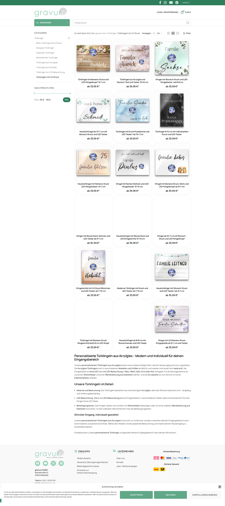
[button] (219, 486)
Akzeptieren (136, 494)
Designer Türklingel (45, 47)
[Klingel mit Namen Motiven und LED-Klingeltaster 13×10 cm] (132, 162)
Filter (67, 100)
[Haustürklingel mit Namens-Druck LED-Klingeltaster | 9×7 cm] (93, 162)
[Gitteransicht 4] (177, 33)
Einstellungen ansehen (204, 494)
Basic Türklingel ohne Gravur (49, 43)
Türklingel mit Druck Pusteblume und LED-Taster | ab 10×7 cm (132, 133)
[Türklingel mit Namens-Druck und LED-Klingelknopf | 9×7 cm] (93, 58)
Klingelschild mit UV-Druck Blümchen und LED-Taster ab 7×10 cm (93, 289)
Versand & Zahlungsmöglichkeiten (92, 462)
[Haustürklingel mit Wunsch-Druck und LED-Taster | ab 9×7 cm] (172, 267)
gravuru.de (100, 33)
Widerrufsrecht (84, 458)
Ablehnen (170, 494)
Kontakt (119, 462)
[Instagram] (53, 463)
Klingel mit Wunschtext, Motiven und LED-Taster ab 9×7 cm (93, 237)
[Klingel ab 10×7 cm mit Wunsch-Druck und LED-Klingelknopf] (172, 214)
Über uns (120, 458)
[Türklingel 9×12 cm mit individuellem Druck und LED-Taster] (172, 110)
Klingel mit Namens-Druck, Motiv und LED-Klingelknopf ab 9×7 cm (172, 185)
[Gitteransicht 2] (168, 33)
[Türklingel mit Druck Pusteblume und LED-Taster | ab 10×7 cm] (132, 110)
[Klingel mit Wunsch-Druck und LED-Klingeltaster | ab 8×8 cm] (172, 58)
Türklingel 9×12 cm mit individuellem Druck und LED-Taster (171, 133)
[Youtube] (45, 463)
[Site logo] (50, 12)
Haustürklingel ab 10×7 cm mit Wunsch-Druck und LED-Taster (93, 133)
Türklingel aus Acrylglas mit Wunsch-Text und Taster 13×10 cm (132, 81)
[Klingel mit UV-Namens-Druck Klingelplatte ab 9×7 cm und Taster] (172, 319)
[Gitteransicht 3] (173, 33)
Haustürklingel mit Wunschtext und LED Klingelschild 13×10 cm (132, 237)
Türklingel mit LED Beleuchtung (50, 72)
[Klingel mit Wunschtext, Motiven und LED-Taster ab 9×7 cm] (93, 214)
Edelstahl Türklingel (45, 52)
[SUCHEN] (188, 23)
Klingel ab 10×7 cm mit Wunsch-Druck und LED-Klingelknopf (171, 237)
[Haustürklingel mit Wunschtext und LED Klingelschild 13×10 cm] (132, 214)
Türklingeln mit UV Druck (47, 77)
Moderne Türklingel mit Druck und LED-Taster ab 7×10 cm (132, 289)
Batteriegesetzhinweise (88, 466)
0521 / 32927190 (49, 480)
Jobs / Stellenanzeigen (126, 466)
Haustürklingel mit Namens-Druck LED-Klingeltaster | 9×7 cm (93, 185)
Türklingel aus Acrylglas (47, 62)
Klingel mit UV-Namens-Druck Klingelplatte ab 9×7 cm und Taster (172, 341)
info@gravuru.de (48, 483)
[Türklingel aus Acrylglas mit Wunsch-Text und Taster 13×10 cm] (132, 58)
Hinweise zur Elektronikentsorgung (87, 471)
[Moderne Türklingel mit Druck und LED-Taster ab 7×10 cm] (132, 267)
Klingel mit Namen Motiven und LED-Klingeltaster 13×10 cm (132, 185)
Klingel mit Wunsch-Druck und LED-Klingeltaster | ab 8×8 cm (172, 81)
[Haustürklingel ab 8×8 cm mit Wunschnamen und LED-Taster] (132, 319)
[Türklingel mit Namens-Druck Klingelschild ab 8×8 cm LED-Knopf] (93, 319)
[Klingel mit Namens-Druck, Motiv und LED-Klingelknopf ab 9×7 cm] (172, 162)
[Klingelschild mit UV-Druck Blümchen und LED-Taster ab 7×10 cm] (93, 267)
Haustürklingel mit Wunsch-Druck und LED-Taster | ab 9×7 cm (171, 289)
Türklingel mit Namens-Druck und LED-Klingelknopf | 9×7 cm (93, 81)
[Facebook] (37, 463)
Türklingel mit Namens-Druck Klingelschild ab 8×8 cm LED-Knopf (93, 341)
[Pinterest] (61, 463)
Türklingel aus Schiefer (46, 67)
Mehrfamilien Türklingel (47, 57)
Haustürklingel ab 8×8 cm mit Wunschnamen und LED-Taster (132, 341)
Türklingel (38, 38)
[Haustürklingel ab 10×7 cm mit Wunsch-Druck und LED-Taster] (93, 110)
